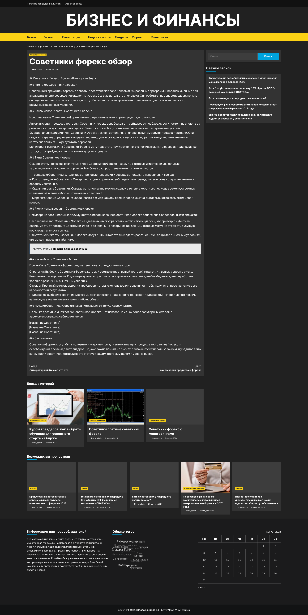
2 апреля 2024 (171, 438)
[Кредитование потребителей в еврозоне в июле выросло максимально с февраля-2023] (51, 477)
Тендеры (121, 37)
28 (251, 573)
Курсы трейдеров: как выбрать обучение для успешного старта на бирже (55, 433)
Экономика (159, 37)
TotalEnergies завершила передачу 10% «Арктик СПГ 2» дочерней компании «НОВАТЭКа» (242, 90)
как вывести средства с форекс (180, 368)
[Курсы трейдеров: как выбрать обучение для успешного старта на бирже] (55, 407)
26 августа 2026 (207, 511)
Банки (31, 37)
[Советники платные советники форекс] (115, 407)
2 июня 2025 (51, 443)
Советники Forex (38, 55)
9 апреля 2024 (111, 438)
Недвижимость (99, 37)
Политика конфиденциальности (44, 3)
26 (227, 573)
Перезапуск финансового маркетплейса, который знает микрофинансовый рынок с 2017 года (243, 106)
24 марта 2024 (52, 69)
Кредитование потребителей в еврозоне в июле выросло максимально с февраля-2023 (243, 80)
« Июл (201, 587)
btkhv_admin (37, 69)
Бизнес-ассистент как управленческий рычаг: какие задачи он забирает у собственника (241, 116)
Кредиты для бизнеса (194, 489)
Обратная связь (73, 3)
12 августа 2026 (258, 507)
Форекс (137, 37)
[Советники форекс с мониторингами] (175, 407)
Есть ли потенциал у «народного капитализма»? (237, 98)
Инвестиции (71, 37)
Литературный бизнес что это (48, 368)
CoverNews (167, 609)
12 (227, 559)
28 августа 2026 (53, 507)
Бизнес (49, 37)
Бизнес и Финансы (153, 20)
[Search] (279, 37)
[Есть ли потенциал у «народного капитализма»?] (154, 477)
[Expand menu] (38, 37)
